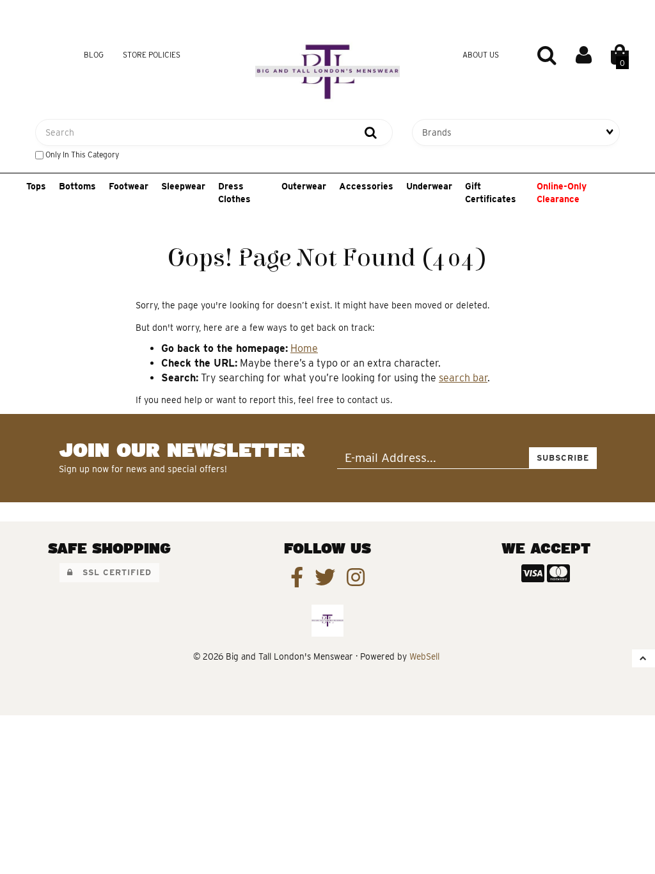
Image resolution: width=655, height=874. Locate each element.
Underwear (429, 186)
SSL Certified (112, 572)
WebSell (424, 656)
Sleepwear (183, 186)
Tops (36, 186)
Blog (94, 55)
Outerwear (303, 186)
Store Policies (151, 55)
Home (304, 348)
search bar (463, 378)
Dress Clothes (234, 192)
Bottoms (77, 186)
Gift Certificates (490, 192)
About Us (480, 55)
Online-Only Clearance (562, 192)
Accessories (366, 186)
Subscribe (563, 458)
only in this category (81, 154)
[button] (620, 55)
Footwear (128, 186)
